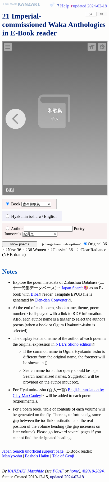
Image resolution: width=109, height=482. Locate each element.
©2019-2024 (93, 471)
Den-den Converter (51, 300)
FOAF (58, 471)
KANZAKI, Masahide (26, 471)
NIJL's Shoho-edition (73, 344)
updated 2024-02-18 (90, 6)
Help (64, 5)
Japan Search (73, 288)
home (74, 471)
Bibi (34, 294)
